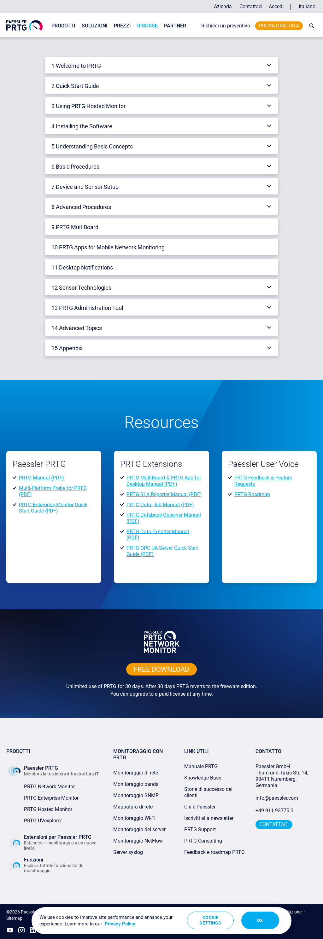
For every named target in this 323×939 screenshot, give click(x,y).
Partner (175, 26)
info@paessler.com (276, 798)
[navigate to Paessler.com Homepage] (24, 25)
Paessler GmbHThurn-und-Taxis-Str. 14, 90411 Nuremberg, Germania (282, 775)
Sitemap (14, 918)
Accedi (276, 6)
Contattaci (250, 6)
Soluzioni (95, 26)
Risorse (147, 26)
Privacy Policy (120, 924)
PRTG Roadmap (252, 494)
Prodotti (63, 26)
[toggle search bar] (310, 26)
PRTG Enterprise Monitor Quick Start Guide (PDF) (53, 507)
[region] (161, 920)
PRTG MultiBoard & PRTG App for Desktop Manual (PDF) (163, 481)
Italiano (307, 6)
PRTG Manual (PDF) (41, 478)
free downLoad (161, 669)
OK (260, 920)
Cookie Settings (210, 920)
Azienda (223, 6)
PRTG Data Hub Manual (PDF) (160, 504)
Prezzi (122, 26)
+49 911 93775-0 (274, 811)
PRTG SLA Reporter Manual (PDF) (164, 494)
